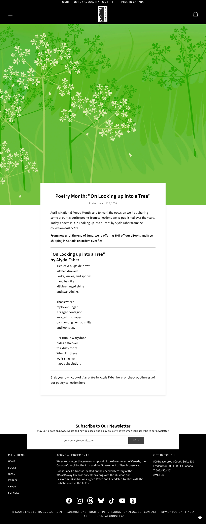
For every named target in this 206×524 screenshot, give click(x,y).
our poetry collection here (67, 382)
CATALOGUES (132, 512)
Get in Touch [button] (164, 455)
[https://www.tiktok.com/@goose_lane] (114, 501)
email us (158, 475)
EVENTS (12, 480)
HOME (11, 461)
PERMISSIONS (111, 512)
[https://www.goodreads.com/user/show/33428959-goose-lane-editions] (135, 501)
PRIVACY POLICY (171, 512)
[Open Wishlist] (200, 518)
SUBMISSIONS (77, 512)
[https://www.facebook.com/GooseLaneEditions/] (71, 501)
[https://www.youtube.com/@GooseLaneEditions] (124, 501)
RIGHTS (94, 512)
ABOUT (12, 486)
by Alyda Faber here (102, 377)
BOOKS (12, 468)
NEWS (11, 474)
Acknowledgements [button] (73, 455)
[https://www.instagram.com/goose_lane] (82, 501)
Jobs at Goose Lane (111, 516)
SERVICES (13, 493)
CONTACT (150, 512)
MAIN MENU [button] (17, 455)
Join (136, 440)
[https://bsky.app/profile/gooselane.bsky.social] (103, 500)
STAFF (61, 512)
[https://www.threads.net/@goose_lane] (92, 500)
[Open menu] (14, 14)
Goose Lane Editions (30, 512)
